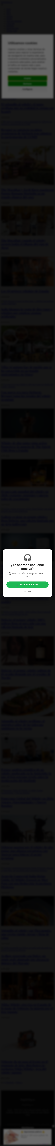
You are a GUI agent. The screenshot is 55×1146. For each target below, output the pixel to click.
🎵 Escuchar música (27, 584)
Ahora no (27, 591)
